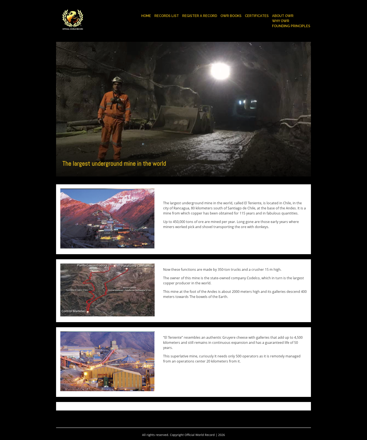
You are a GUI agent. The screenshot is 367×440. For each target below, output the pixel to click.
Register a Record (199, 16)
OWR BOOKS (230, 16)
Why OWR (280, 21)
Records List (166, 16)
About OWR (283, 16)
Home (146, 16)
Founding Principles (291, 26)
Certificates (257, 16)
